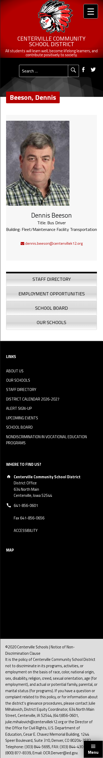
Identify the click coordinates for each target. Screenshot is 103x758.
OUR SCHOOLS (18, 380)
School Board (51, 308)
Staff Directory (51, 279)
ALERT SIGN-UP (19, 408)
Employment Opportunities (51, 293)
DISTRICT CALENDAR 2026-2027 (32, 399)
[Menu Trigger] (90, 11)
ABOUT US (15, 371)
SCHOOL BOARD (19, 427)
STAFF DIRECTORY (21, 390)
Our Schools (51, 322)
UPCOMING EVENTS (22, 418)
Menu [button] (93, 752)
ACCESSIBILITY (26, 530)
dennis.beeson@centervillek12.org (53, 243)
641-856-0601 (26, 506)
